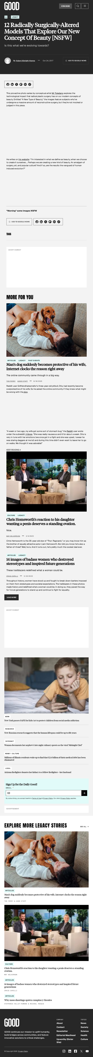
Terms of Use (36, 798)
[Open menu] (84, 6)
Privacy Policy (48, 798)
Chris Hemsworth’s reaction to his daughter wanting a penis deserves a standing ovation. (41, 521)
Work (7, 717)
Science (85, 1031)
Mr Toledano (57, 93)
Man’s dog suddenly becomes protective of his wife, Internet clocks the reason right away (46, 366)
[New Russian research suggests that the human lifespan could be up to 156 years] (46, 730)
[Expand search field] (78, 6)
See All (83, 827)
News (83, 1023)
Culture (11, 515)
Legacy (15, 17)
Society (84, 1027)
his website (24, 159)
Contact (60, 1027)
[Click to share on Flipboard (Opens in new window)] (20, 84)
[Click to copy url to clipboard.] (29, 84)
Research (9, 729)
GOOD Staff (22, 381)
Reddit (70, 431)
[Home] (6, 17)
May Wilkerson (13, 536)
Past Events (34, 360)
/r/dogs (28, 434)
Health (84, 1035)
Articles (11, 360)
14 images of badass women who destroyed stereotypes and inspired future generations (40, 561)
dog (25, 392)
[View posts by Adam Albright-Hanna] (7, 60)
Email (10, 788)
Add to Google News (77, 61)
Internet (9, 741)
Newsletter (62, 1031)
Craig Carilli (12, 576)
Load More (11, 597)
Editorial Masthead (66, 1035)
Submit (85, 794)
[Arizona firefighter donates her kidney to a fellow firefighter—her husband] (46, 769)
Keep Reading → (13, 450)
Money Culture (12, 754)
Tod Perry (11, 381)
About (60, 1023)
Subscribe (65, 6)
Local (8, 768)
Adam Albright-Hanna (25, 60)
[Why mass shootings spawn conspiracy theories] (46, 999)
